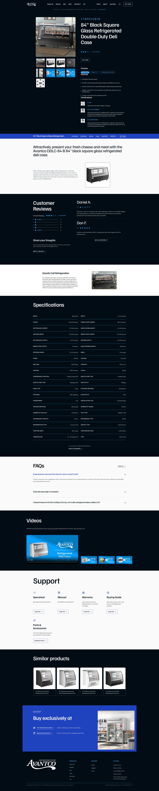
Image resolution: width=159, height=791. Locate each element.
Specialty (72, 776)
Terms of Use (117, 765)
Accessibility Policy (118, 771)
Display (72, 767)
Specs (91, 136)
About (93, 765)
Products (56, 9)
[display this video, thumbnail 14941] (106, 560)
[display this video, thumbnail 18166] (124, 560)
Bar (71, 770)
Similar (113, 136)
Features (74, 136)
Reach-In (72, 764)
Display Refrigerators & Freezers (72, 9)
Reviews (83, 136)
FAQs (97, 136)
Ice (70, 779)
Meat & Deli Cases (90, 9)
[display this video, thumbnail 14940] (89, 560)
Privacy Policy (117, 768)
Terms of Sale (117, 774)
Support (105, 136)
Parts (92, 771)
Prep (71, 773)
